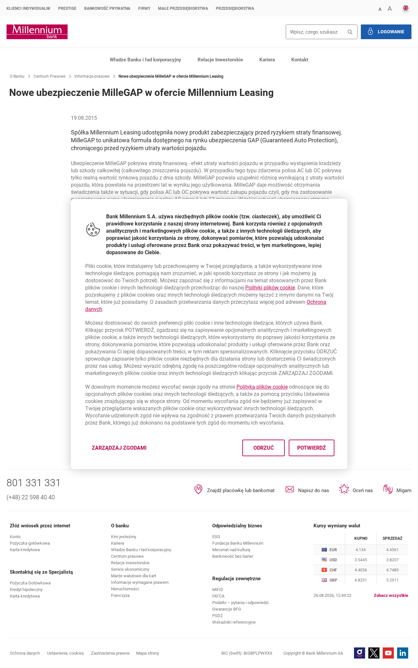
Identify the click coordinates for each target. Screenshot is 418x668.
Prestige (67, 8)
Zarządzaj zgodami (123, 450)
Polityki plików (270, 288)
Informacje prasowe (91, 76)
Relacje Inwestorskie (220, 60)
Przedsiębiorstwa (235, 8)
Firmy (144, 8)
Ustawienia (65, 653)
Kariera (267, 60)
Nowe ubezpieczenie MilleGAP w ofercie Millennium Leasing (171, 76)
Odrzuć (263, 448)
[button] (380, 8)
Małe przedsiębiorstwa (183, 8)
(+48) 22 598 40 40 (31, 497)
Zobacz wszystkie (391, 595)
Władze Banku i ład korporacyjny (145, 60)
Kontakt (299, 60)
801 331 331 (34, 483)
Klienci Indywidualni (28, 8)
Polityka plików (262, 387)
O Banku (17, 76)
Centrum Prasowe (49, 76)
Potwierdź (311, 448)
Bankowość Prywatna (107, 8)
